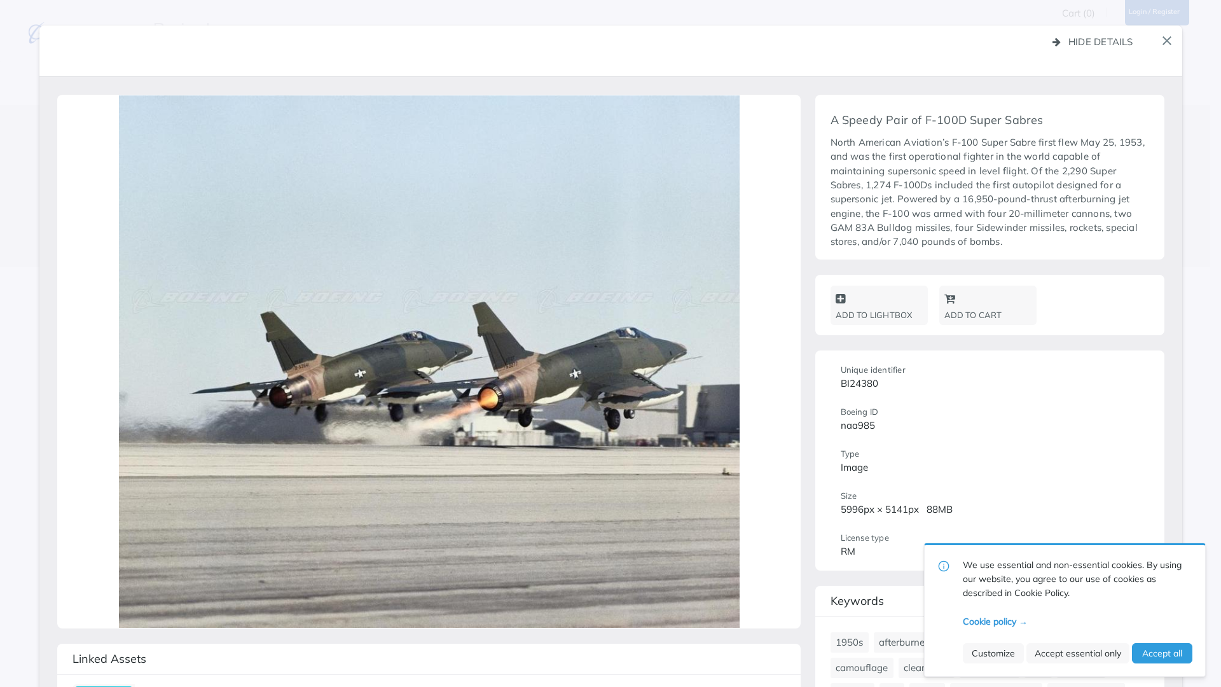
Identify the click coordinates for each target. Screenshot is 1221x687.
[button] (1167, 40)
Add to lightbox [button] (874, 315)
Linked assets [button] (109, 658)
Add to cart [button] (973, 315)
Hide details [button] (1100, 42)
